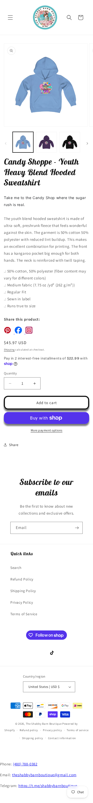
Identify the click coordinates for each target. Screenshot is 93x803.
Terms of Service (23, 614)
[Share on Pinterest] (9, 332)
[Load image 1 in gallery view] (23, 142)
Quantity (10, 373)
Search (16, 567)
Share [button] (14, 444)
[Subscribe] (76, 528)
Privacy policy (52, 730)
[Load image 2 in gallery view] (46, 142)
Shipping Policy (23, 590)
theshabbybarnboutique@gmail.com (44, 774)
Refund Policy (21, 579)
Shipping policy (32, 738)
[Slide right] (87, 143)
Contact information (62, 738)
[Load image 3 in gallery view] (69, 142)
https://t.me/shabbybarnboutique (47, 785)
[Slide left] (5, 143)
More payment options (47, 430)
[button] (10, 17)
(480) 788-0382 (25, 764)
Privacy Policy (21, 602)
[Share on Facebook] (20, 332)
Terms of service (77, 730)
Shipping (9, 349)
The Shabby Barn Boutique (44, 723)
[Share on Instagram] (30, 332)
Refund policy (29, 730)
